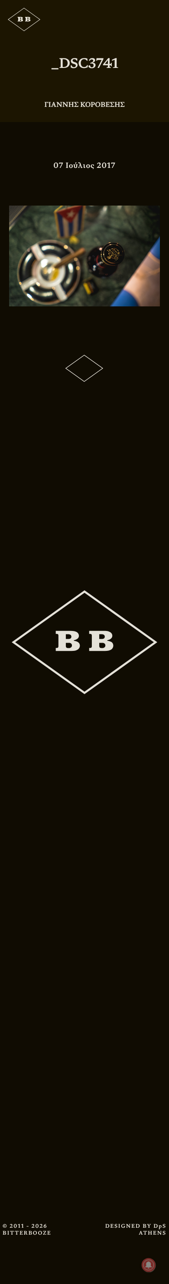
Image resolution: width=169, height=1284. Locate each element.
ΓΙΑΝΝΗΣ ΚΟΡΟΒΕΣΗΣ (84, 104)
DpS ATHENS (152, 1229)
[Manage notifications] (149, 1265)
